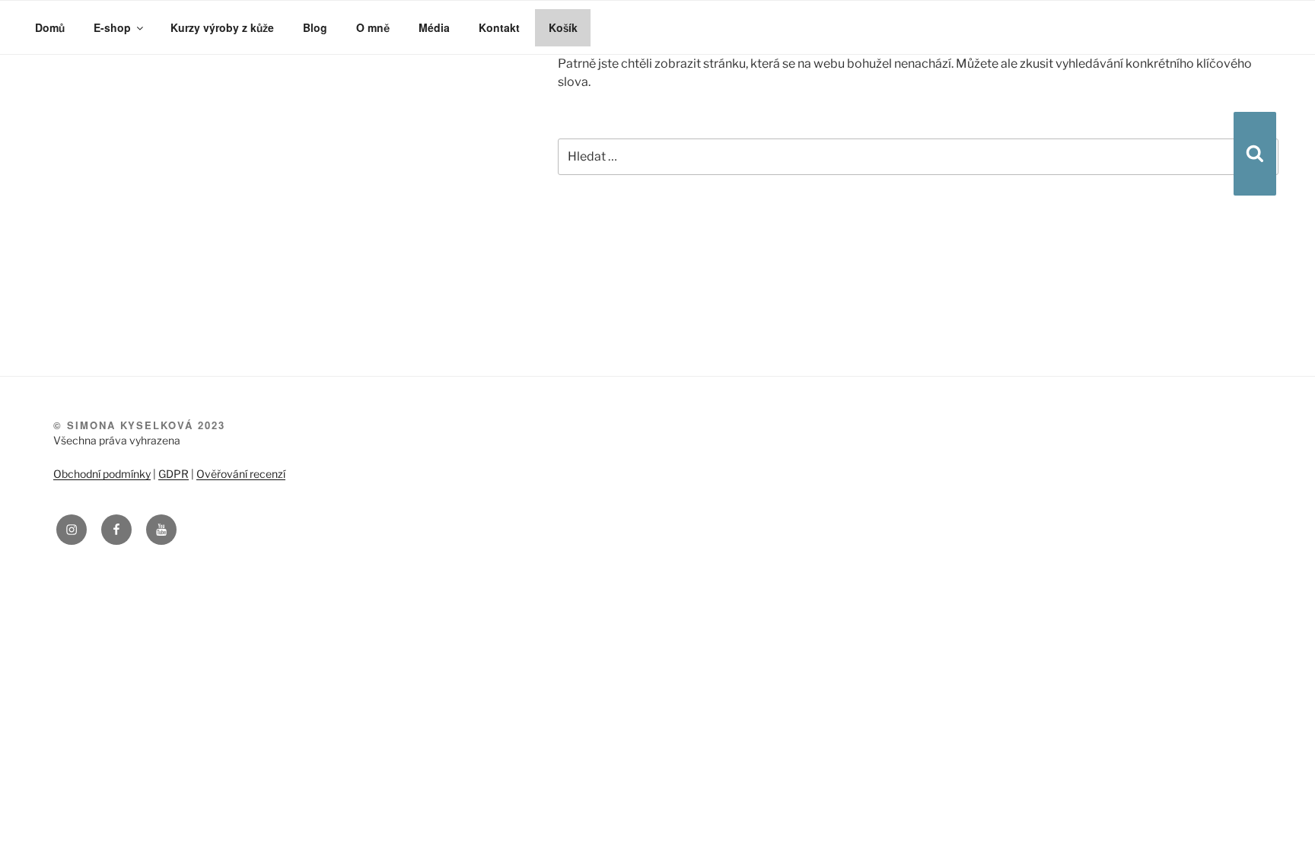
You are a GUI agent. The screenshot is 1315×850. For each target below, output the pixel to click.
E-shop (111, 27)
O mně (365, 27)
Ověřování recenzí (240, 473)
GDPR (173, 473)
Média (426, 27)
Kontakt (491, 27)
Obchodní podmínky (102, 473)
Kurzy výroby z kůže (217, 27)
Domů (50, 27)
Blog (308, 27)
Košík (554, 27)
